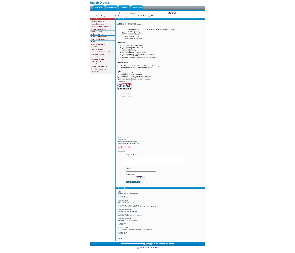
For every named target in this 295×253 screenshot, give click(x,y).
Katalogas (98, 8)
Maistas (94, 42)
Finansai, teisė (96, 31)
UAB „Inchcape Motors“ (125, 205)
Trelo (119, 192)
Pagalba (156, 243)
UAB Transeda (122, 232)
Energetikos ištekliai (98, 29)
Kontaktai (162, 243)
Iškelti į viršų (121, 149)
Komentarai (95, 71)
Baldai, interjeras (97, 24)
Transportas (104, 16)
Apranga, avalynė (97, 21)
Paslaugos (95, 47)
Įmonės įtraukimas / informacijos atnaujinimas (133, 243)
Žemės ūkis (95, 64)
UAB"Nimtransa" (123, 214)
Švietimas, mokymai (98, 54)
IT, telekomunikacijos (99, 37)
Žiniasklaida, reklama (99, 66)
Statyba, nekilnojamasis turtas (102, 52)
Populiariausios (137, 8)
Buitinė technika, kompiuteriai (102, 26)
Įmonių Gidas (95, 16)
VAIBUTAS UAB (123, 227)
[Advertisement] (135, 118)
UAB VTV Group (123, 201)
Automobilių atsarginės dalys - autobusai (122, 16)
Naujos (124, 8)
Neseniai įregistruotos (99, 69)
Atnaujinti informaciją (124, 147)
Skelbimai (171, 243)
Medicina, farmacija (98, 44)
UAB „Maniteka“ (123, 196)
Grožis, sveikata (97, 34)
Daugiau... (121, 238)
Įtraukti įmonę (111, 8)
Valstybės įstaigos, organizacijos (98, 60)
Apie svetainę (149, 243)
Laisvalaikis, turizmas (99, 39)
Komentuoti (121, 151)
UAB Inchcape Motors (124, 210)
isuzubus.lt (136, 35)
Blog (167, 243)
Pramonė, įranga (97, 49)
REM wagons (122, 223)
